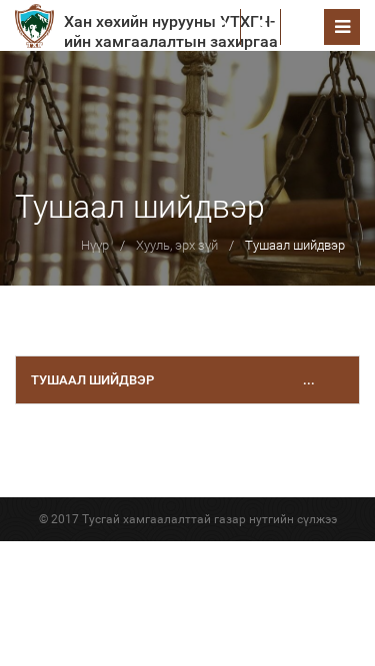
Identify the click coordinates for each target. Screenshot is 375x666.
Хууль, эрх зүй (177, 245)
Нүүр (95, 245)
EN (302, 26)
